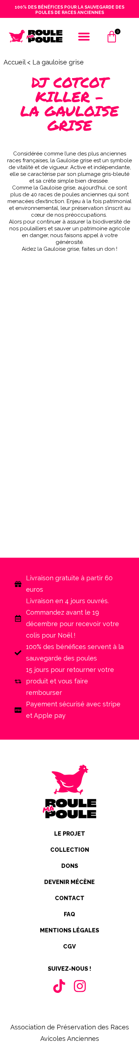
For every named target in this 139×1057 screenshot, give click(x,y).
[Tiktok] (59, 986)
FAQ (69, 914)
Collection (69, 849)
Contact (69, 898)
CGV (69, 946)
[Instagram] (80, 986)
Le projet (69, 833)
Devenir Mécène (69, 882)
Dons (69, 866)
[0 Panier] (111, 40)
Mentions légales (69, 930)
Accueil (14, 62)
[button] (83, 36)
